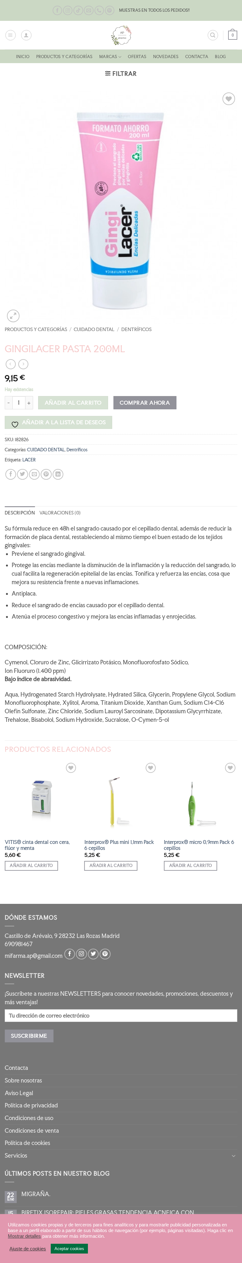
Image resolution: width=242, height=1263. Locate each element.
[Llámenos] (99, 10)
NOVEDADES (166, 56)
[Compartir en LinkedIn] (58, 474)
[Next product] (11, 364)
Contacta (196, 56)
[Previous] (5, 832)
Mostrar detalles (24, 1236)
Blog (220, 56)
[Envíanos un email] (88, 10)
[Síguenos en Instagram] (67, 10)
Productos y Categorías (64, 56)
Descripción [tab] (20, 512)
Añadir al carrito (73, 402)
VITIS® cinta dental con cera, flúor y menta (37, 845)
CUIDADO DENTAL (94, 329)
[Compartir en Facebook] (10, 474)
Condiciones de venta (32, 1130)
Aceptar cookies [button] (69, 1248)
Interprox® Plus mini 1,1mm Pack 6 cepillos (119, 845)
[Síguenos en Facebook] (57, 10)
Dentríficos (136, 329)
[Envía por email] (34, 474)
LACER (29, 459)
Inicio (22, 56)
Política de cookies (27, 1143)
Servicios (16, 1155)
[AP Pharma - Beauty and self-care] (121, 35)
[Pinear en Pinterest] (46, 474)
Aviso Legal (19, 1093)
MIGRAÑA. (35, 1194)
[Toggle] (233, 1155)
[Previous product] (23, 364)
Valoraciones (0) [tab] (59, 512)
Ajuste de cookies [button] (27, 1248)
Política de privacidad (31, 1105)
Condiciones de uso (29, 1118)
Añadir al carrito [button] (31, 865)
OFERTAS (137, 56)
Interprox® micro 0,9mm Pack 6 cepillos (199, 845)
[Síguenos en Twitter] (93, 954)
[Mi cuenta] (26, 35)
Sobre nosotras (23, 1080)
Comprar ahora (145, 402)
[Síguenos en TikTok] (78, 10)
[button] (10, 35)
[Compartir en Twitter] (22, 474)
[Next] (237, 832)
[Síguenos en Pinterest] (109, 10)
